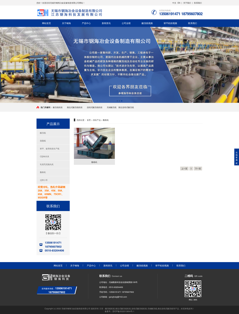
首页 (89, 120)
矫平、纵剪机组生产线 (49, 148)
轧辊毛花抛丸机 (47, 164)
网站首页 (46, 23)
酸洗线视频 (147, 23)
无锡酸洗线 (111, 107)
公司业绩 (126, 23)
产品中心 (86, 23)
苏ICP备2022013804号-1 (123, 311)
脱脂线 (43, 140)
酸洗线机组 (58, 107)
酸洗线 (43, 132)
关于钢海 (66, 23)
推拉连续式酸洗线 (126, 107)
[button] (117, 100)
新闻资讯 (106, 23)
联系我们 (198, 2)
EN (179, 2)
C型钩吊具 (44, 156)
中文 (174, 2)
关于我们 (187, 2)
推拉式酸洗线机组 (74, 107)
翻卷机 (43, 172)
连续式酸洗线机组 (94, 107)
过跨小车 (44, 180)
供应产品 (97, 120)
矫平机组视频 (170, 23)
